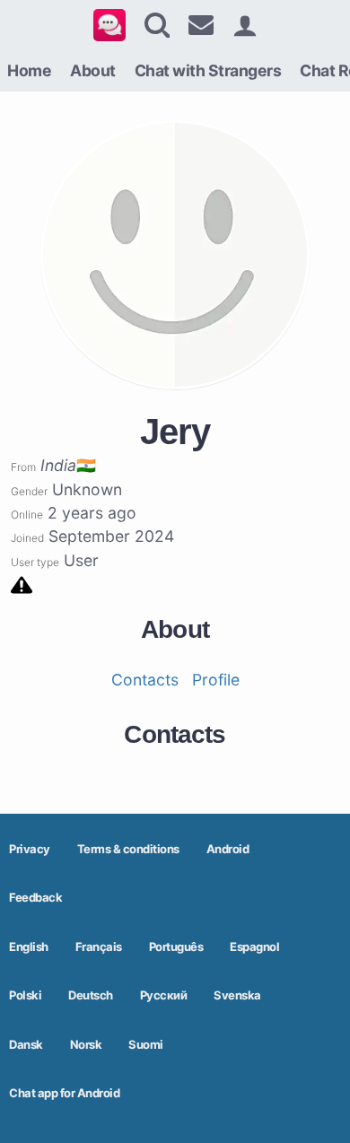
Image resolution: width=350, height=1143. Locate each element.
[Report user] (21, 583)
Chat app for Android (64, 1093)
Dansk (26, 1044)
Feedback (35, 897)
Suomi (145, 1044)
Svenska (237, 995)
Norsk (86, 1044)
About (93, 70)
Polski (25, 995)
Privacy (29, 849)
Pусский (164, 995)
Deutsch (90, 995)
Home (29, 70)
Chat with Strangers (208, 70)
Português (176, 946)
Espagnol (254, 946)
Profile (216, 679)
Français (98, 946)
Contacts (145, 679)
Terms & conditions (128, 849)
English (28, 946)
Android (227, 849)
